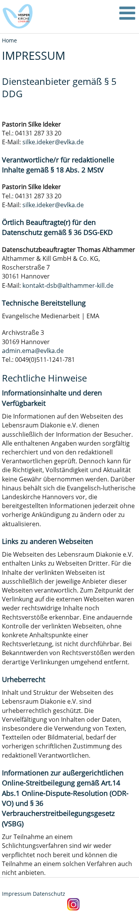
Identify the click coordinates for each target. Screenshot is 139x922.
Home (9, 40)
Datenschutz (49, 893)
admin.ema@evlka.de (33, 350)
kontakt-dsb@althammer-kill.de (68, 285)
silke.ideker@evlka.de (53, 142)
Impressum (16, 893)
